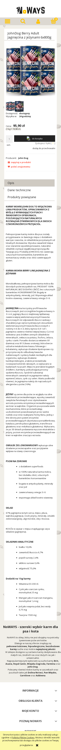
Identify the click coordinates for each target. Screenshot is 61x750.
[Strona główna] (30, 10)
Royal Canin (19, 663)
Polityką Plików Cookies (23, 737)
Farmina (51, 663)
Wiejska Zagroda (36, 663)
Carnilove (25, 675)
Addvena (40, 675)
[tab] (29, 183)
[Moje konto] (38, 21)
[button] (7, 21)
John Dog (23, 158)
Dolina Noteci (35, 672)
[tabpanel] (30, 412)
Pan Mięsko (50, 672)
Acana (9, 663)
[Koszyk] (53, 21)
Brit (56, 660)
